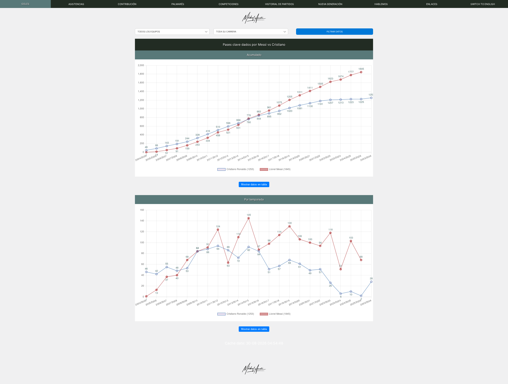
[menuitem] (25, 4)
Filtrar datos (335, 31)
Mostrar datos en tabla (254, 184)
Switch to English (482, 4)
